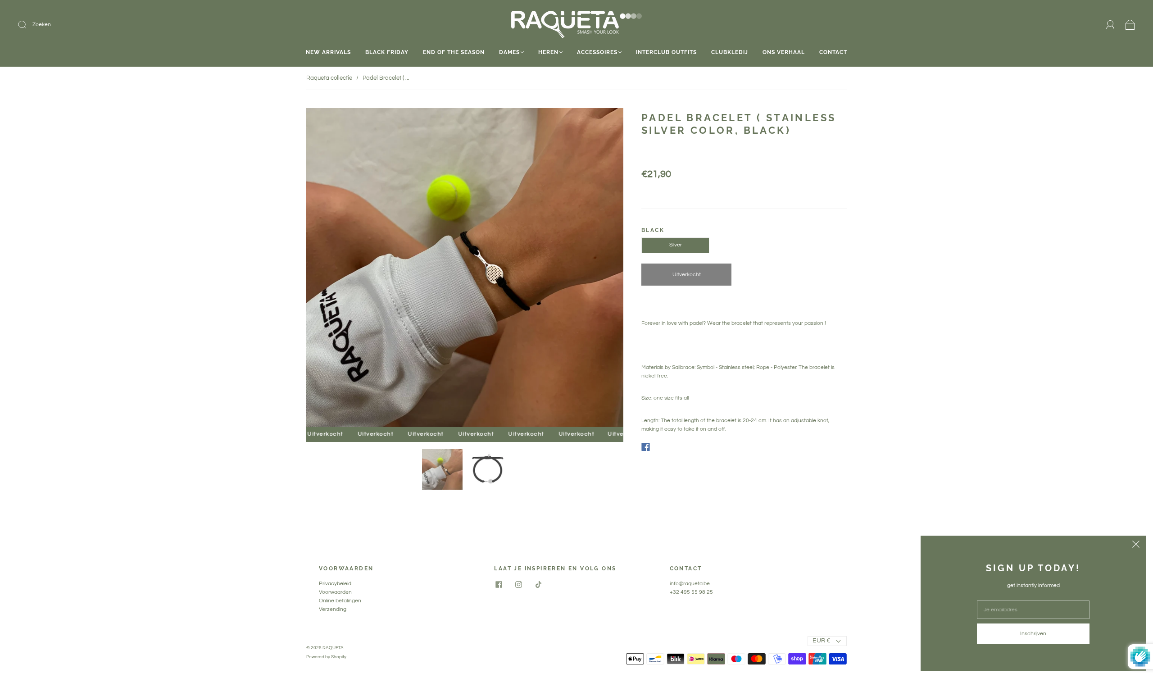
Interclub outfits (666, 52)
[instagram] (518, 585)
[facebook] (498, 585)
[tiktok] (538, 585)
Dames (509, 52)
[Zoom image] (465, 269)
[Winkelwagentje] (1130, 25)
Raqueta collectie (329, 78)
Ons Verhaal (784, 52)
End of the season (454, 52)
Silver (675, 245)
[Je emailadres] (1033, 610)
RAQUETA (333, 648)
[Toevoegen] (82, 24)
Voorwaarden (335, 592)
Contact (833, 52)
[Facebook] (646, 446)
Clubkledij (729, 52)
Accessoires (597, 52)
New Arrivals (328, 52)
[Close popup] (1136, 545)
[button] (338, 269)
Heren (548, 52)
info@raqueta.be (690, 584)
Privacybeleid (335, 584)
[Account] (1110, 24)
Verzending (332, 609)
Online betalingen (340, 601)
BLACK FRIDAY (387, 52)
